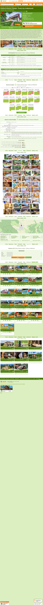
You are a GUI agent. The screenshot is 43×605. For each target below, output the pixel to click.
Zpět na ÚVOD (40, 379)
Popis (15, 48)
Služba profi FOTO (17, 378)
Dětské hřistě (12, 5)
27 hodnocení (40, 266)
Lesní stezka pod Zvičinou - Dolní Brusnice (34, 347)
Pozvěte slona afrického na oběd (19, 370)
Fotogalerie (20, 48)
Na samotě (18, 5)
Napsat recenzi (28, 257)
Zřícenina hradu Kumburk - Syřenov (5, 370)
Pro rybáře (24, 5)
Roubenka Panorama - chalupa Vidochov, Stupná (35, 306)
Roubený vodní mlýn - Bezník (4, 237)
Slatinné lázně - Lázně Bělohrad (14, 236)
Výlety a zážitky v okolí (21, 50)
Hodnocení (28, 48)
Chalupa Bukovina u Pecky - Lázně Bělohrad (6, 271)
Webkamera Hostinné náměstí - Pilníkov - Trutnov (26, 240)
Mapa (24, 48)
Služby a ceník (7, 378)
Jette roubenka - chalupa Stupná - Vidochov (6, 306)
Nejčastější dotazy (12, 378)
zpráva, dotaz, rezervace (29, 26)
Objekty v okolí (35, 48)
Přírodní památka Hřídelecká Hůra (26, 236)
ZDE (10, 285)
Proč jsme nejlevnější (3, 378)
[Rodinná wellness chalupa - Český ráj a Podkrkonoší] (7, 162)
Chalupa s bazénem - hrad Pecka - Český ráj (20, 271)
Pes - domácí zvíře (8, 5)
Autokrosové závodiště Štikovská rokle (37, 237)
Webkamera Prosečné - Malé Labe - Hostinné (37, 240)
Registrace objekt (38, 378)
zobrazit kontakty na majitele (33, 23)
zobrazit (17, 24)
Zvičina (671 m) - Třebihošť (36, 236)
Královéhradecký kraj (14, 11)
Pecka (7, 11)
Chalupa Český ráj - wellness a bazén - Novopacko (35, 271)
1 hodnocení (13, 301)
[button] (21, 225)
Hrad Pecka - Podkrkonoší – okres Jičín (6, 347)
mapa (26, 371)
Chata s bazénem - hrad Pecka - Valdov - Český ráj (35, 294)
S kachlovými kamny (32, 5)
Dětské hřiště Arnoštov (3, 236)
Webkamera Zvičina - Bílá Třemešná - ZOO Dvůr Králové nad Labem (5, 240)
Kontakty (34, 378)
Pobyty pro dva (21, 5)
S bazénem (15, 5)
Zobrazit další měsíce (21, 112)
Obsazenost (11, 48)
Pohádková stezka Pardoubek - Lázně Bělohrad (21, 347)
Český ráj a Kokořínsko (7, 10)
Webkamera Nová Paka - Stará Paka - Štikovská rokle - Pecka (15, 240)
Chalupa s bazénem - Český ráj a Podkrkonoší (21, 294)
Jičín (10, 11)
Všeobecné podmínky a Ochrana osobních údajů (25, 378)
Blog (31, 378)
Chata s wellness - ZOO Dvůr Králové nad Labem (7, 329)
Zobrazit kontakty (11, 281)
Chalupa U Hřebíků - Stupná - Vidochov (20, 306)
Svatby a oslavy (41, 5)
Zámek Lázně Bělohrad (13, 237)
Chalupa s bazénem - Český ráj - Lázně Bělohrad (7, 294)
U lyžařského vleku (37, 5)
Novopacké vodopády (24, 237)
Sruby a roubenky (27, 5)
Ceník (6, 48)
